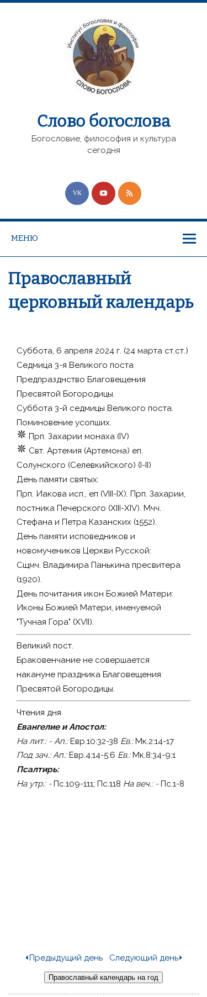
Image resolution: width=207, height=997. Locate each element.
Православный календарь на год (103, 977)
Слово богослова (104, 121)
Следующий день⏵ (146, 958)
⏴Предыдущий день (63, 958)
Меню (24, 238)
